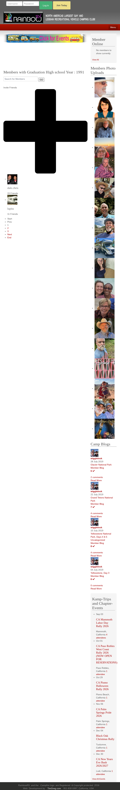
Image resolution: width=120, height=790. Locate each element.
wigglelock (96, 458)
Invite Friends (10, 87)
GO (41, 79)
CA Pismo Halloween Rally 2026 (102, 686)
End (9, 237)
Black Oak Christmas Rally (105, 737)
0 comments (97, 585)
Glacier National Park (101, 464)
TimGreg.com (55, 788)
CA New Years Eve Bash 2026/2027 (104, 762)
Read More (96, 480)
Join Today (61, 5)
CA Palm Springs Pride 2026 (103, 712)
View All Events (98, 779)
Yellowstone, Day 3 (100, 573)
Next (9, 234)
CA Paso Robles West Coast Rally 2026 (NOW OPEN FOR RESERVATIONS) (106, 654)
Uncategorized (98, 540)
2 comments (97, 477)
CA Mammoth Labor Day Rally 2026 (104, 623)
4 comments (97, 513)
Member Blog (97, 468)
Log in (46, 5)
